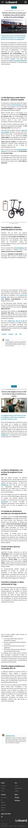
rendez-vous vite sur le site (16, 321)
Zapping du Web (18, 788)
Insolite (16, 785)
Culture (3, 794)
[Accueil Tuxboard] (9, 2)
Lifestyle (14, 7)
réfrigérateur (4, 435)
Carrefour (4, 334)
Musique (17, 800)
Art (2, 800)
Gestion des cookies (21, 825)
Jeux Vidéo (3, 805)
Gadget (16, 790)
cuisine (16, 424)
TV (2, 817)
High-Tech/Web (6, 814)
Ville (20, 334)
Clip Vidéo (3, 785)
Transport (10, 334)
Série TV (3, 810)
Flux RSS (14, 825)
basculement (4, 501)
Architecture (4, 797)
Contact (10, 825)
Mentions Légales (4, 825)
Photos (2, 790)
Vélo (16, 334)
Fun (16, 783)
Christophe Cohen (11, 389)
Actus (3, 783)
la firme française (16, 105)
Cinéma (3, 788)
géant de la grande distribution (18, 60)
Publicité (3, 807)
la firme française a (19, 248)
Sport (16, 794)
